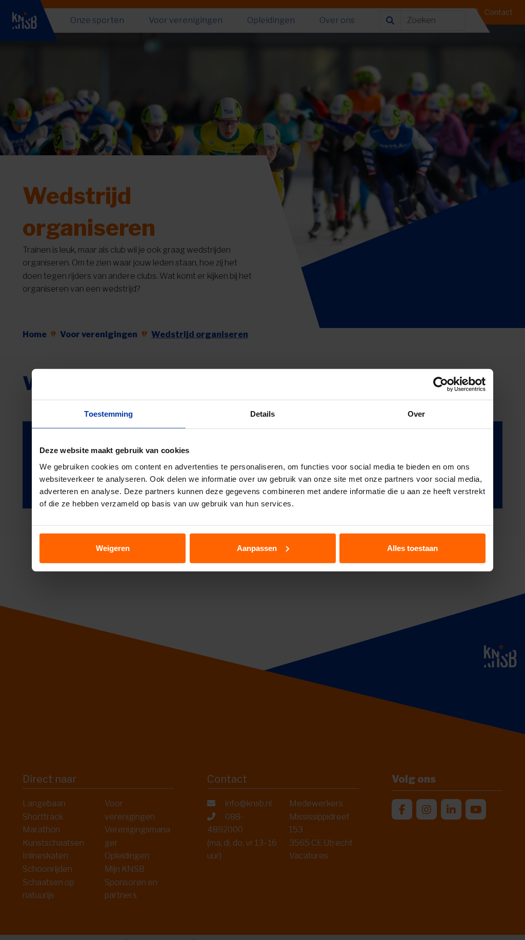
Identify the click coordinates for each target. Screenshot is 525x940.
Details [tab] (262, 414)
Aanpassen (257, 547)
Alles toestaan (412, 547)
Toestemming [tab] (108, 414)
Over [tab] (416, 414)
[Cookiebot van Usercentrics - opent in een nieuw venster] (441, 384)
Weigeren (113, 547)
